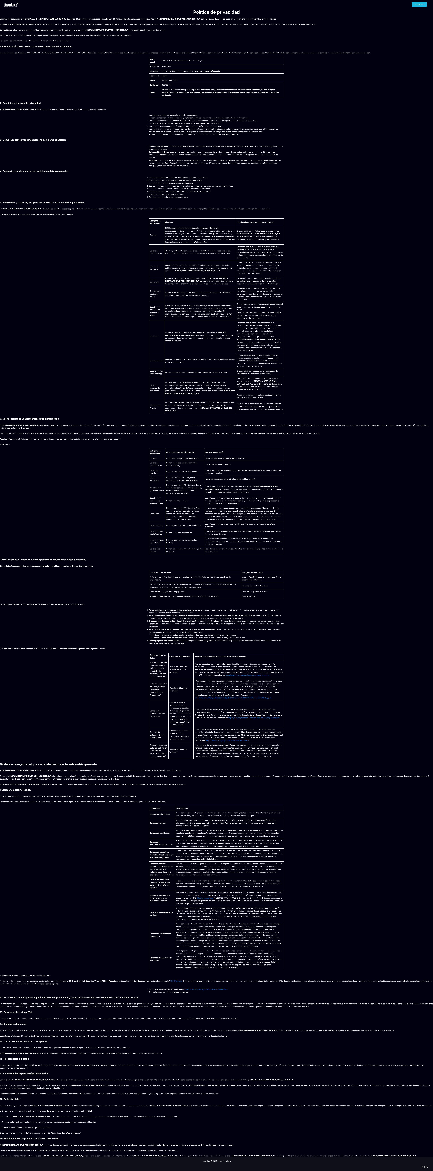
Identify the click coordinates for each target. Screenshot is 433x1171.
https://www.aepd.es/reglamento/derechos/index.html (206, 989)
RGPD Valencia (176, 981)
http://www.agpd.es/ (205, 898)
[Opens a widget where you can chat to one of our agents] (424, 1167)
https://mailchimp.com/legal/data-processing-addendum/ (248, 675)
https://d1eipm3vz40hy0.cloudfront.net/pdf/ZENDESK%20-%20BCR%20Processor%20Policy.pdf (233, 698)
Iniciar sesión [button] (419, 4)
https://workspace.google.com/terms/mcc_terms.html (227, 740)
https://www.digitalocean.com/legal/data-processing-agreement (253, 718)
